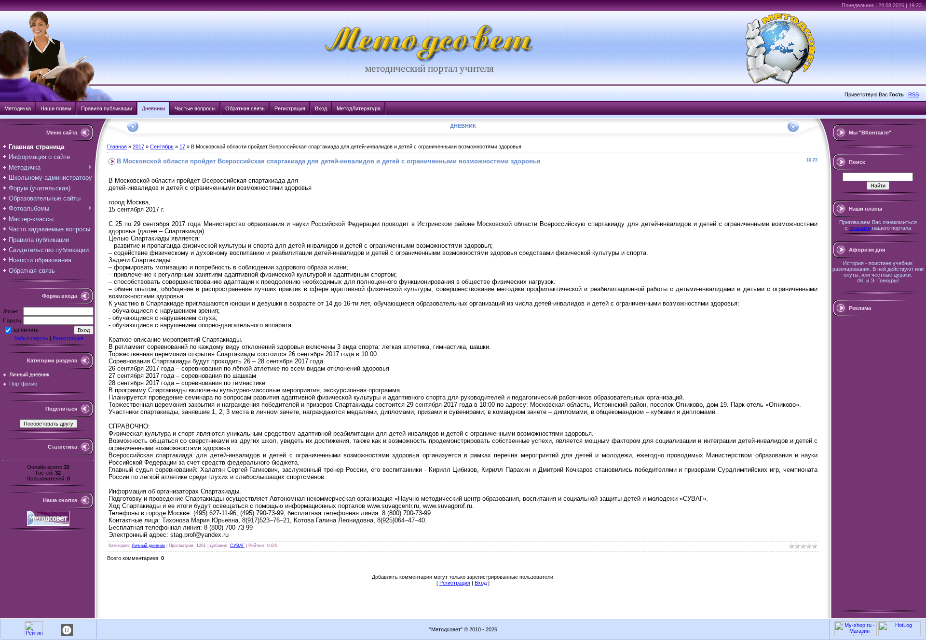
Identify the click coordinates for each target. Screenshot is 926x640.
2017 (138, 146)
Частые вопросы (195, 108)
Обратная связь (245, 108)
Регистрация (289, 108)
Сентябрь (162, 146)
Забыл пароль (31, 338)
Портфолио (23, 384)
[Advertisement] (877, 463)
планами (860, 228)
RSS (913, 94)
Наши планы (56, 108)
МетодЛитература (359, 108)
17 (182, 146)
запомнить (26, 330)
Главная (117, 146)
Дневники (153, 108)
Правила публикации (106, 108)
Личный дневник (29, 374)
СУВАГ (237, 545)
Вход (321, 108)
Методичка (17, 108)
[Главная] (430, 61)
